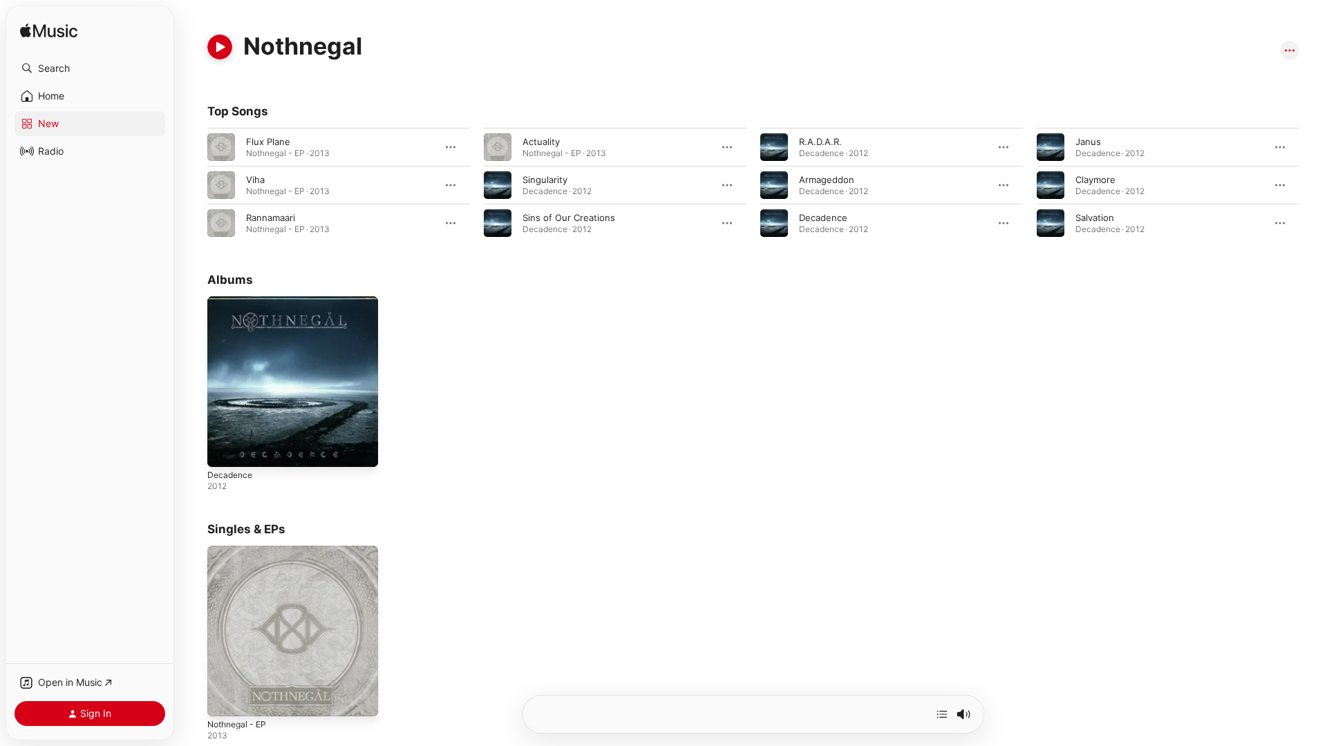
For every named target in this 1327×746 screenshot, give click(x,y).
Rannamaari (270, 217)
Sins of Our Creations (569, 217)
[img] (48, 31)
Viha (255, 179)
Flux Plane (268, 141)
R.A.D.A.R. (820, 141)
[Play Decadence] (224, 449)
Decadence (823, 217)
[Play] (219, 47)
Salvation (1094, 217)
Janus (1088, 141)
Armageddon (826, 179)
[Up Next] (942, 714)
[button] (89, 68)
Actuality (541, 141)
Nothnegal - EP (240, 551)
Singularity (545, 179)
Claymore (1095, 179)
